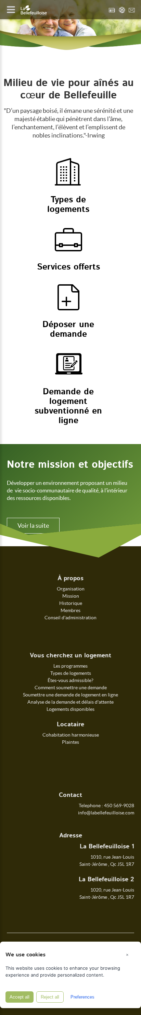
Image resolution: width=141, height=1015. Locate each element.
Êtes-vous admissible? (70, 680)
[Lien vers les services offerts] (68, 249)
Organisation (71, 589)
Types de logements (70, 673)
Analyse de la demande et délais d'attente (70, 702)
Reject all (50, 997)
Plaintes (70, 742)
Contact (131, 9)
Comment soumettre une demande (71, 687)
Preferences (82, 997)
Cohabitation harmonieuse (70, 735)
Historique (70, 603)
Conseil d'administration (70, 617)
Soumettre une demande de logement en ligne (70, 694)
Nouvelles (111, 9)
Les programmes (70, 666)
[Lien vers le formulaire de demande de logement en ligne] (68, 374)
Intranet (121, 9)
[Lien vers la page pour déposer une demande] (68, 306)
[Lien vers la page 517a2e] (68, 182)
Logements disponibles (70, 709)
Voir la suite (33, 525)
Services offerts (68, 267)
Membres (70, 610)
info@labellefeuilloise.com (106, 812)
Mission (70, 596)
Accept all (19, 997)
